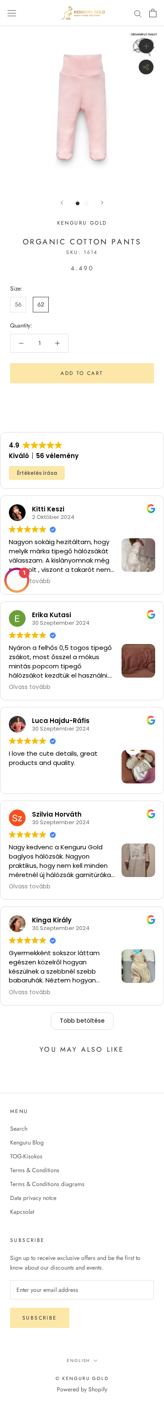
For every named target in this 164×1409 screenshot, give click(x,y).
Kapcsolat (22, 1211)
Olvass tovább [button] (29, 687)
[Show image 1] (77, 203)
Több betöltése (82, 1020)
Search (18, 1128)
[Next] (102, 202)
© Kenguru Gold (82, 1378)
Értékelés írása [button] (37, 473)
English (78, 1360)
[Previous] (62, 202)
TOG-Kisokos (26, 1156)
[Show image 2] (86, 203)
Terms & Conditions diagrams (47, 1184)
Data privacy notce (33, 1198)
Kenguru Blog (27, 1142)
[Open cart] (152, 13)
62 (40, 304)
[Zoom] (146, 46)
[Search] (138, 12)
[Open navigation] (12, 13)
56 (18, 304)
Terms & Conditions (34, 1170)
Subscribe (39, 1318)
